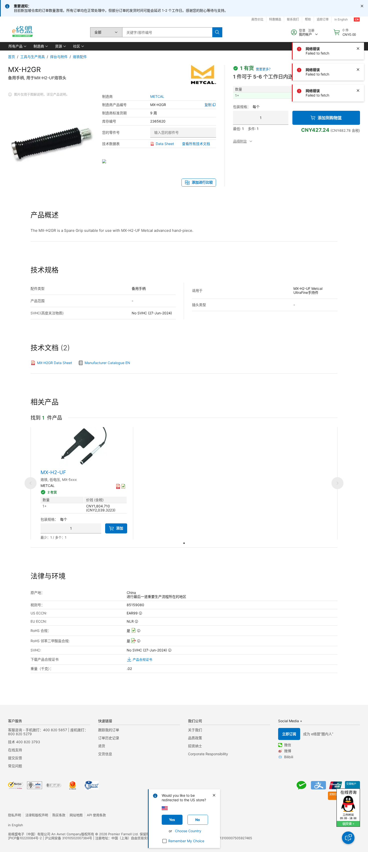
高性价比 (257, 19)
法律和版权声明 (36, 815)
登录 (302, 30)
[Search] (217, 32)
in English (341, 19)
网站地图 (76, 815)
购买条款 (58, 815)
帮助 (308, 19)
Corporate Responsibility (208, 754)
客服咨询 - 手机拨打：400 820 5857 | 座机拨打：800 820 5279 (48, 732)
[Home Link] (22, 32)
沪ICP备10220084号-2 (25, 838)
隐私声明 (14, 815)
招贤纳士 (195, 746)
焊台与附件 (59, 57)
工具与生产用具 (32, 57)
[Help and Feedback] (348, 837)
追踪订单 (323, 19)
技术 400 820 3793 (24, 742)
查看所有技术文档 (196, 144)
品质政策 (195, 738)
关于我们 (195, 730)
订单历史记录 (108, 738)
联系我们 (293, 19)
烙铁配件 (80, 57)
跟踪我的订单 (108, 730)
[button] (17, 46)
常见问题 (15, 766)
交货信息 (105, 754)
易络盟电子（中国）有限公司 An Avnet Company (44, 834)
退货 (101, 746)
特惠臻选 (275, 19)
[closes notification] (362, 6)
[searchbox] (167, 32)
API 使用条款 (96, 815)
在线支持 (15, 750)
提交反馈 (15, 758)
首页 (11, 57)
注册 (311, 30)
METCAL (157, 97)
